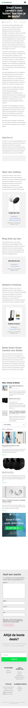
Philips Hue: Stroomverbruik (8, 687)
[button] (25, 2)
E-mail (5, 606)
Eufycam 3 (20, 673)
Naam (5, 600)
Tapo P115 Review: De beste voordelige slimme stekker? (17, 412)
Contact (19, 690)
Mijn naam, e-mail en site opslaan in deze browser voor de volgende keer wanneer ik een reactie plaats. (13, 620)
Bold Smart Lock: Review (8, 690)
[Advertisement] (14, 552)
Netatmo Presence (14, 324)
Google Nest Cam (14, 213)
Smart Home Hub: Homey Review (8, 694)
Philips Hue (19, 672)
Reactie (5, 582)
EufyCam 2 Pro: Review (8, 688)
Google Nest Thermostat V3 (19, 677)
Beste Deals (8, 670)
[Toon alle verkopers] (14, 203)
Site (4, 612)
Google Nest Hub (19, 675)
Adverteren (20, 687)
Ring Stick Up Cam (14, 261)
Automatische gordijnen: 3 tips (8, 692)
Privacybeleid (19, 688)
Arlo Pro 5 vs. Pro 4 (7, 472)
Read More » (4, 454)
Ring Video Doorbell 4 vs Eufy (10, 445)
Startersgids (8, 672)
